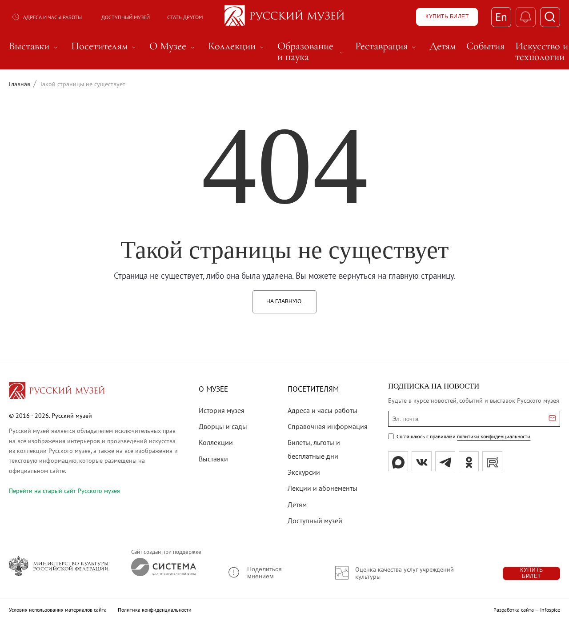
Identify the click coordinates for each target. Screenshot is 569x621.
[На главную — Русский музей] (284, 16)
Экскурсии (304, 472)
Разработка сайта (513, 609)
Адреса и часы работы (52, 17)
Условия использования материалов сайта (58, 609)
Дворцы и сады (223, 426)
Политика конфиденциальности (155, 609)
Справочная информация (328, 426)
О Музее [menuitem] (173, 46)
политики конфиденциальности (493, 436)
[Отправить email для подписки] (552, 418)
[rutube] (492, 461)
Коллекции (216, 442)
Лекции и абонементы (322, 488)
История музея (221, 410)
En (501, 17)
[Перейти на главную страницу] (57, 391)
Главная (19, 84)
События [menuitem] (485, 46)
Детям (297, 504)
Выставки (213, 458)
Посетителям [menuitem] (105, 46)
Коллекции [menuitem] (237, 46)
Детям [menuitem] (442, 46)
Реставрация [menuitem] (387, 46)
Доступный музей (125, 17)
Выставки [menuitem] (34, 46)
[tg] (445, 461)
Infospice (550, 609)
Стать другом (185, 17)
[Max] (398, 461)
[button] (268, 572)
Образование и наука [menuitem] (311, 51)
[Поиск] (550, 17)
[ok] (469, 461)
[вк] (422, 461)
